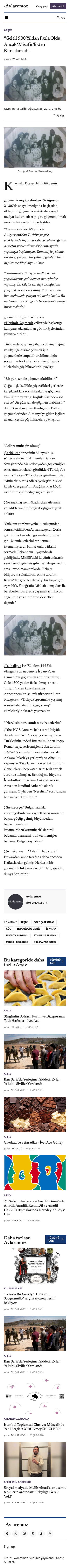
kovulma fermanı (46, 935)
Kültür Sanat (13, 1288)
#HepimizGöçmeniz (18, 323)
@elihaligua (12, 666)
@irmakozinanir (16, 851)
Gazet (10, 1562)
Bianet (29, 183)
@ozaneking (13, 502)
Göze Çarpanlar (43, 922)
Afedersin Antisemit (17, 1482)
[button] (9, 1546)
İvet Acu (16, 1027)
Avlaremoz (19, 59)
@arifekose (12, 453)
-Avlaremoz (20, 1558)
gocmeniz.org (14, 317)
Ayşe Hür (16, 1220)
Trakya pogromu (45, 942)
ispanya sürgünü (17, 935)
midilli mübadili (17, 942)
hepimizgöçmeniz (28, 928)
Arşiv (8, 30)
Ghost (60, 1558)
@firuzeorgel (13, 807)
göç (8, 928)
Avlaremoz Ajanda (16, 1418)
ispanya (51, 928)
